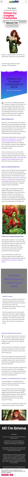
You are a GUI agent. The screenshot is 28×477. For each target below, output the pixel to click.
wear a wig (19, 177)
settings (9, 472)
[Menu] (1, 1)
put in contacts (8, 179)
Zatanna (6, 260)
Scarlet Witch (13, 260)
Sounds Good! (5, 474)
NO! (11, 474)
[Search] (26, 1)
